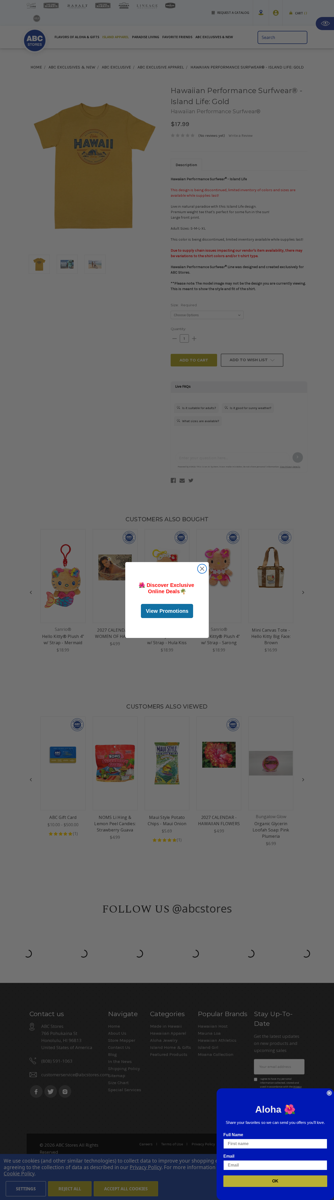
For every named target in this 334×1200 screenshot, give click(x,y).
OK (275, 1181)
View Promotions (167, 611)
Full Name (233, 1135)
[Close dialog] (202, 568)
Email (228, 1156)
